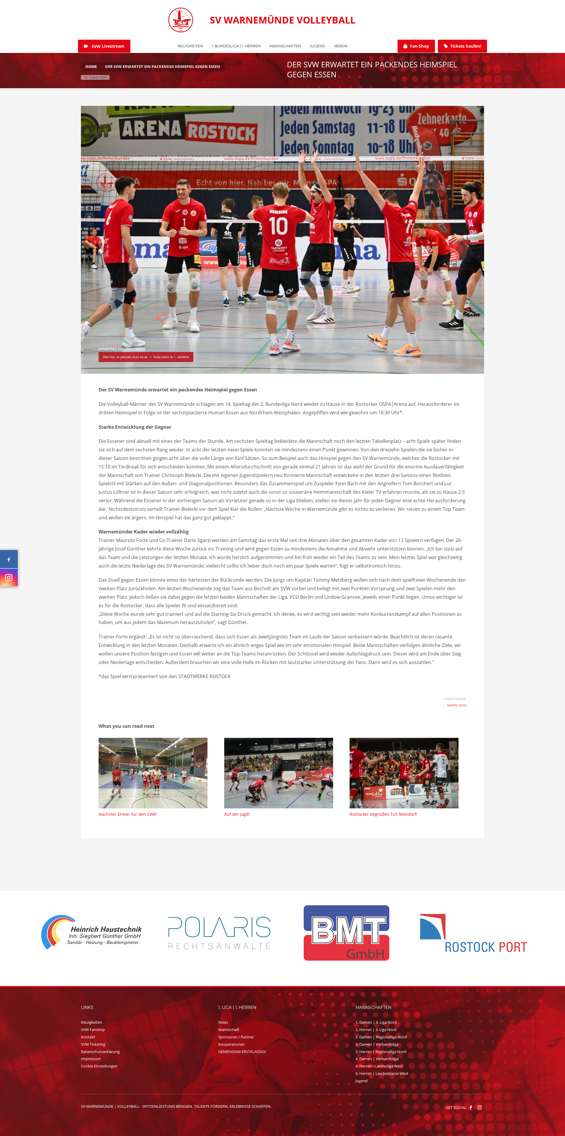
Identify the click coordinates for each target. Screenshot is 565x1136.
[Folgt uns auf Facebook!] (470, 1107)
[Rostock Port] (219, 933)
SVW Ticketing (93, 1044)
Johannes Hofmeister (119, 348)
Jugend (361, 1080)
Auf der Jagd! (237, 814)
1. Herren (181, 357)
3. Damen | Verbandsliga (376, 1044)
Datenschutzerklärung (100, 1051)
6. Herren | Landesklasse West (381, 1073)
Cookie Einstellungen (99, 1066)
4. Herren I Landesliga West (379, 1066)
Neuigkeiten (91, 1022)
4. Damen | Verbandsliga (376, 1058)
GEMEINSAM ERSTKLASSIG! (242, 1051)
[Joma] (474, 932)
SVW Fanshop (93, 1029)
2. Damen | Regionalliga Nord (381, 1037)
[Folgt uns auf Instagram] (9, 577)
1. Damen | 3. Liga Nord (376, 1022)
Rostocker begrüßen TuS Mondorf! (383, 814)
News (223, 1022)
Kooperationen (231, 1044)
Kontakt (88, 1037)
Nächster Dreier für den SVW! (128, 814)
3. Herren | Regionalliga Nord (380, 1051)
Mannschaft (228, 1029)
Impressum (91, 1058)
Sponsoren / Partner (236, 1037)
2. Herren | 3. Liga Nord (375, 1029)
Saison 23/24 (456, 705)
